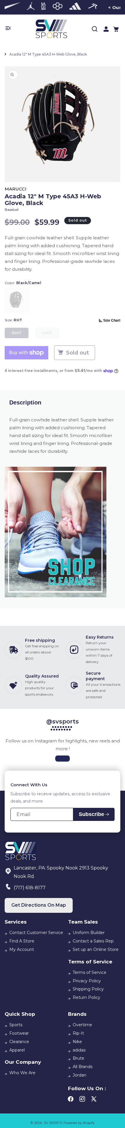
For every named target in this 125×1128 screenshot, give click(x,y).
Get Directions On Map (38, 905)
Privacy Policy (87, 980)
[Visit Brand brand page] (10, 7)
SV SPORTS (53, 1123)
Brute (78, 1058)
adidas (79, 1050)
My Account (21, 949)
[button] (116, 29)
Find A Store (21, 941)
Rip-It (78, 1033)
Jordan (79, 1075)
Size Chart (111, 320)
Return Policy (86, 997)
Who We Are (22, 1072)
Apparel (17, 1050)
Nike (77, 1041)
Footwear (19, 1033)
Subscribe (91, 814)
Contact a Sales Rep (93, 941)
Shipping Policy (88, 989)
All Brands (82, 1066)
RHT (20, 334)
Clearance (19, 1041)
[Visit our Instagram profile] (62, 758)
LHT (50, 334)
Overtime (82, 1024)
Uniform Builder (89, 932)
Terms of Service (89, 972)
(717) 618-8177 (30, 887)
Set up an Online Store (96, 949)
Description (25, 402)
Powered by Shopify (78, 1123)
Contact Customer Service (36, 932)
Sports (15, 1024)
